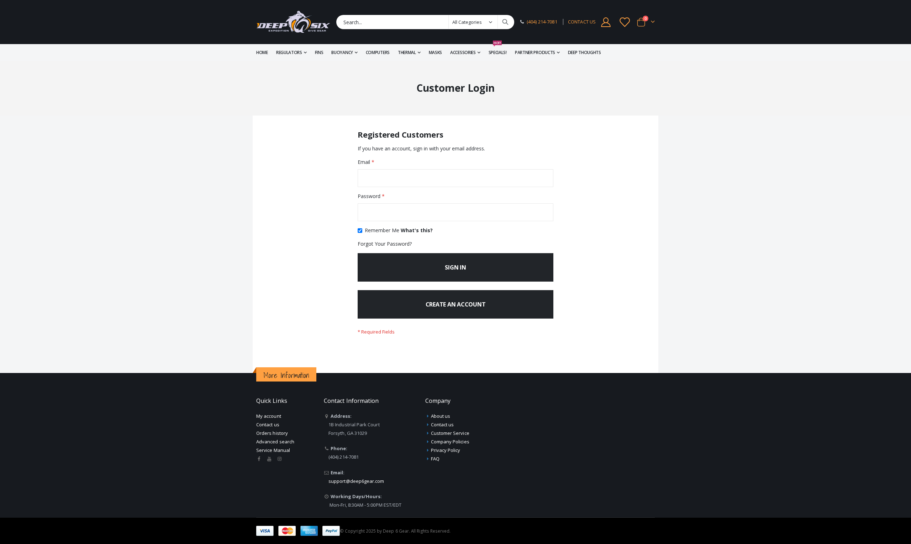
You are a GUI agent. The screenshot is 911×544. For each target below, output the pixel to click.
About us (441, 416)
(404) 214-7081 (542, 22)
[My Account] (605, 22)
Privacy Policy (445, 450)
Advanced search (275, 441)
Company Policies (450, 441)
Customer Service (450, 433)
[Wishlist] (625, 22)
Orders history (272, 433)
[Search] (505, 22)
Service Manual (273, 450)
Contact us (267, 424)
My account (268, 416)
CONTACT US (582, 22)
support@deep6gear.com (356, 481)
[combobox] (425, 22)
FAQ (435, 458)
